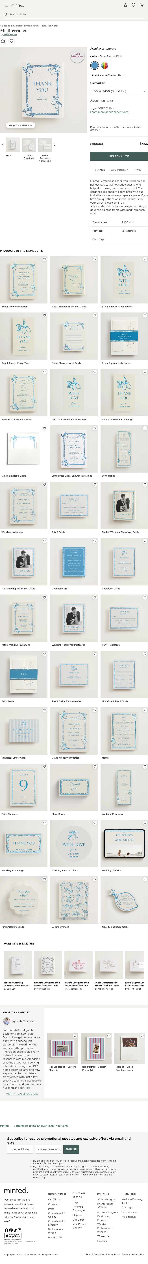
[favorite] (11, 41)
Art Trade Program (107, 1212)
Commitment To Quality (57, 1214)
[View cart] (141, 5)
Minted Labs (55, 1237)
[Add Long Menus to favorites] (145, 428)
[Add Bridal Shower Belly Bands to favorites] (145, 315)
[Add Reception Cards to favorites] (145, 541)
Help (75, 1202)
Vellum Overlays (60, 927)
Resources (129, 1193)
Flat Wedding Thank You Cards (18, 588)
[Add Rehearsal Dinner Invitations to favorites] (44, 372)
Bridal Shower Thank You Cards (69, 306)
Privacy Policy (113, 1254)
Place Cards (58, 814)
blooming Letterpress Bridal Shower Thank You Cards (47, 984)
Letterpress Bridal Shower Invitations (72, 475)
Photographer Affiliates (105, 1205)
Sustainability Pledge (55, 1230)
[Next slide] (55, 145)
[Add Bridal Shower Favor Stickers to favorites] (145, 259)
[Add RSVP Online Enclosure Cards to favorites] (95, 653)
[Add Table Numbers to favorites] (44, 766)
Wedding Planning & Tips (132, 1200)
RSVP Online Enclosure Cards (68, 701)
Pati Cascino (10, 34)
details (100, 170)
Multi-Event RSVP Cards (115, 701)
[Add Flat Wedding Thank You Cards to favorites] (44, 541)
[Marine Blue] (94, 65)
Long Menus (108, 475)
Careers (52, 1204)
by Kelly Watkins (42, 988)
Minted (4, 1125)
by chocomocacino (73, 988)
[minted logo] (18, 5)
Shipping (77, 1215)
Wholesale (103, 1236)
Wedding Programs (112, 814)
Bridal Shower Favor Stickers (118, 306)
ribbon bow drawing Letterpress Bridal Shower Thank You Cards (16, 984)
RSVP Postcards (111, 645)
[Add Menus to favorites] (145, 710)
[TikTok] (15, 1230)
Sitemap (126, 1254)
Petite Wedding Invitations (15, 645)
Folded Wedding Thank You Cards (120, 532)
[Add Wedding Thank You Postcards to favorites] (95, 597)
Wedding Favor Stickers (65, 870)
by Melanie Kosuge (104, 988)
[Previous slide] (3, 145)
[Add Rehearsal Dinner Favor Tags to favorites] (145, 372)
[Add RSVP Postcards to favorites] (145, 597)
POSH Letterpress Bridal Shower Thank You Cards (107, 984)
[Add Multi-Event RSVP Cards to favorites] (145, 653)
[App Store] (21, 1236)
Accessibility (138, 1254)
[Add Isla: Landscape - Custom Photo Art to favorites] (75, 1036)
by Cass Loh (9, 988)
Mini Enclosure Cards (12, 927)
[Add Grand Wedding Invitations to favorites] (95, 710)
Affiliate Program (106, 1199)
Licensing (102, 1241)
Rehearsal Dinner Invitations (16, 419)
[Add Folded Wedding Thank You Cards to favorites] (145, 484)
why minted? (119, 170)
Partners (103, 1193)
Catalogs (127, 1207)
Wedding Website (111, 870)
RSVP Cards (58, 532)
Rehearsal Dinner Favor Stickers (69, 419)
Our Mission (54, 1199)
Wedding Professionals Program (104, 1228)
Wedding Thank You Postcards (68, 645)
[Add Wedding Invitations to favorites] (44, 484)
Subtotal (96, 144)
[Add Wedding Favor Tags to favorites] (44, 823)
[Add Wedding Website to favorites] (145, 823)
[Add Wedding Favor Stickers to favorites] (95, 823)
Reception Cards (111, 588)
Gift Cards (78, 1219)
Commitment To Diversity (57, 1222)
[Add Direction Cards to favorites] (95, 541)
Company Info (57, 1193)
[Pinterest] (11, 1230)
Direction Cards (60, 588)
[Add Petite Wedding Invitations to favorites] (44, 597)
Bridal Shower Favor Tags (15, 363)
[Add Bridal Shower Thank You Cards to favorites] (95, 259)
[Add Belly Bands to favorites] (44, 653)
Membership (129, 1216)
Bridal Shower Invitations (15, 306)
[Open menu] (6, 5)
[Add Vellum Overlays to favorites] (95, 879)
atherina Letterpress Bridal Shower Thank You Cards (76, 984)
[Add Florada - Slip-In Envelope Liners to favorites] (142, 1036)
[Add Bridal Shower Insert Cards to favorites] (95, 315)
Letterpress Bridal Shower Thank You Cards (41, 1125)
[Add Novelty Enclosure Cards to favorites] (145, 879)
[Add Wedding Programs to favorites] (145, 766)
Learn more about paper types (109, 112)
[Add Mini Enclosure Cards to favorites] (44, 879)
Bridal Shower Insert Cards (66, 363)
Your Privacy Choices (79, 1225)
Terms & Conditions (95, 1254)
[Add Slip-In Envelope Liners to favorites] (44, 428)
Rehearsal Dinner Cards (14, 757)
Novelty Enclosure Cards (115, 927)
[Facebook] (6, 1230)
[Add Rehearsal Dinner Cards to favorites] (44, 710)
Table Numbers (9, 814)
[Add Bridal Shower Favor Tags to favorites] (44, 315)
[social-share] (3, 41)
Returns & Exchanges (79, 1208)
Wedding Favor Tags (12, 870)
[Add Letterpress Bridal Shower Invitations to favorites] (95, 428)
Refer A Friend (129, 1212)
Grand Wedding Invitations (66, 757)
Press (51, 1208)
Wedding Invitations (12, 532)
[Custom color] (104, 65)
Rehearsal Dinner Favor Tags (117, 419)
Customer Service (79, 1195)
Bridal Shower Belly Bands (116, 363)
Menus (105, 757)
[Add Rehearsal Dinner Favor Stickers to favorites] (95, 372)
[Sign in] (126, 5)
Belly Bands (7, 701)
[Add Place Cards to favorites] (95, 766)
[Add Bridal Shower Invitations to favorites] (44, 259)
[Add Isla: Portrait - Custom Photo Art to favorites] (108, 1036)
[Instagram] (19, 1230)
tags (138, 170)
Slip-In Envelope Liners (13, 475)
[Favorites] (133, 5)
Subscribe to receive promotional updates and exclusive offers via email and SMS (69, 1141)
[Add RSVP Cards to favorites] (95, 484)
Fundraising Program (103, 1218)
